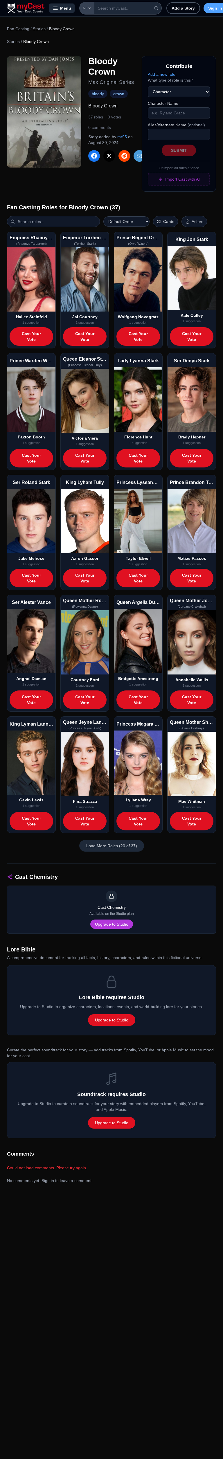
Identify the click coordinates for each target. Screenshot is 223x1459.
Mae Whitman (191, 801)
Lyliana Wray (138, 800)
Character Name (163, 103)
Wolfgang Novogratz (138, 316)
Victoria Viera (85, 438)
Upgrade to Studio (111, 924)
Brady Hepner (191, 437)
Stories (39, 28)
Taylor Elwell (138, 558)
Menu (65, 8)
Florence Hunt (138, 437)
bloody (98, 93)
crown (118, 93)
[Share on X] (109, 156)
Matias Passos (191, 558)
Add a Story (183, 8)
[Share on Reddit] (124, 156)
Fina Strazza (85, 801)
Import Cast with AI (182, 179)
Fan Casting (18, 28)
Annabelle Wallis (191, 679)
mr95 (122, 136)
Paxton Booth (31, 437)
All (84, 8)
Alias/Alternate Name (176, 125)
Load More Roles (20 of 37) (111, 845)
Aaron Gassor (84, 558)
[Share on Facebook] (94, 156)
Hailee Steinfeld (31, 316)
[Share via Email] (139, 156)
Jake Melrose (31, 558)
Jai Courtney (85, 316)
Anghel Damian (31, 678)
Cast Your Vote (31, 336)
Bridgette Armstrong (138, 678)
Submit (179, 150)
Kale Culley (192, 315)
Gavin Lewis (31, 800)
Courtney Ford (85, 679)
